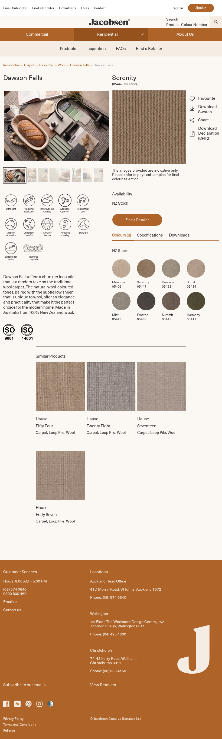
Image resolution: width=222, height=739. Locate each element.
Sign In (178, 7)
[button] (203, 109)
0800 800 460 (15, 593)
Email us (10, 601)
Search (172, 19)
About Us (185, 34)
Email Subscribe (15, 7)
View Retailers (103, 684)
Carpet (29, 65)
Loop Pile (46, 65)
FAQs (85, 7)
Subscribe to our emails (24, 684)
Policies (9, 730)
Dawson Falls (79, 65)
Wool (61, 65)
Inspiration (96, 48)
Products (68, 48)
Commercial (37, 34)
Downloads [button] (179, 235)
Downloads (67, 7)
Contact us (12, 609)
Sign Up (200, 8)
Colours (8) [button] (121, 235)
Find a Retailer (43, 7)
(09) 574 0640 (15, 589)
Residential (107, 34)
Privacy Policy (13, 718)
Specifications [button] (150, 235)
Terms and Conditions (19, 724)
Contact (100, 7)
